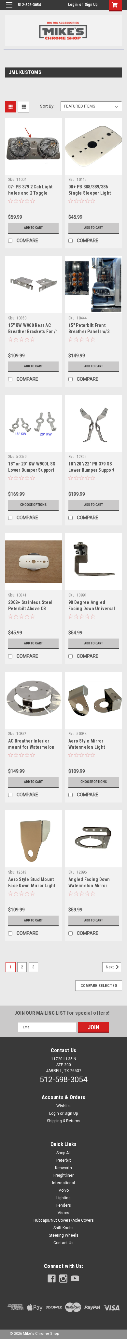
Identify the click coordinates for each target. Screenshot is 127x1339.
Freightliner (63, 1175)
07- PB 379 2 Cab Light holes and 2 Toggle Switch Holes (30, 193)
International (63, 1183)
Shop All (63, 1153)
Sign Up (91, 4)
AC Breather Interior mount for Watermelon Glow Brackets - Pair (31, 747)
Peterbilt (63, 1160)
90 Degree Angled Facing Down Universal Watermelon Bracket (91, 608)
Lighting (63, 1198)
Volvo (64, 1190)
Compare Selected (98, 985)
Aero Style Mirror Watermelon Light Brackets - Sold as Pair (91, 747)
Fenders (63, 1205)
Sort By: (47, 106)
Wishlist (63, 1106)
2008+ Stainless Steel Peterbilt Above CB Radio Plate (30, 608)
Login (73, 4)
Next (110, 967)
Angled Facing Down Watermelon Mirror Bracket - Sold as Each (91, 885)
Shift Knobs (63, 1228)
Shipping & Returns (63, 1121)
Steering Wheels (63, 1235)
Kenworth (63, 1168)
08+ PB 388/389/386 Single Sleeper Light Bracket (89, 193)
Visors (63, 1213)
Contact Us (63, 1243)
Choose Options (33, 505)
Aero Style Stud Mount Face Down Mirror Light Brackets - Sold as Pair (31, 885)
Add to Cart (33, 227)
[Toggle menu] (9, 9)
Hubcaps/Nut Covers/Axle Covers (64, 1220)
